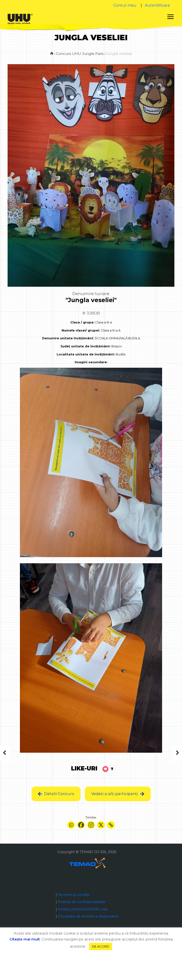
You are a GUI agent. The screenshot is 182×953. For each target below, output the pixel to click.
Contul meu (124, 5)
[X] (101, 825)
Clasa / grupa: (82, 322)
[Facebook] (81, 825)
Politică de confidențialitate (81, 902)
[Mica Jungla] (13, 752)
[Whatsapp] (71, 825)
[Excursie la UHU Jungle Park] (168, 752)
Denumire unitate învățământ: (68, 338)
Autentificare (157, 5)
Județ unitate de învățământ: (85, 346)
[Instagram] (91, 825)
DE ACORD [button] (100, 946)
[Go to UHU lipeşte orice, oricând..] (52, 53)
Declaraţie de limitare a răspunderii (88, 916)
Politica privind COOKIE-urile (83, 909)
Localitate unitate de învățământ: (86, 354)
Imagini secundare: (91, 362)
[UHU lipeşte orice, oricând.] (20, 18)
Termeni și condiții (73, 895)
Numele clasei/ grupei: (81, 330)
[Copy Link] (111, 825)
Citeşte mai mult (24, 939)
